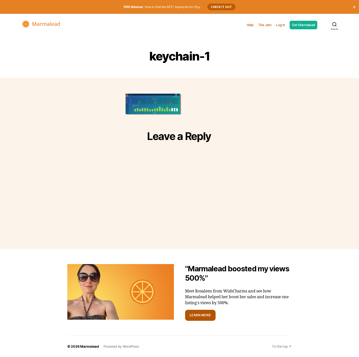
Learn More (200, 315)
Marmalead (89, 346)
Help (250, 25)
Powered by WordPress (121, 346)
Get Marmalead (303, 25)
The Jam (264, 25)
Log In (280, 25)
